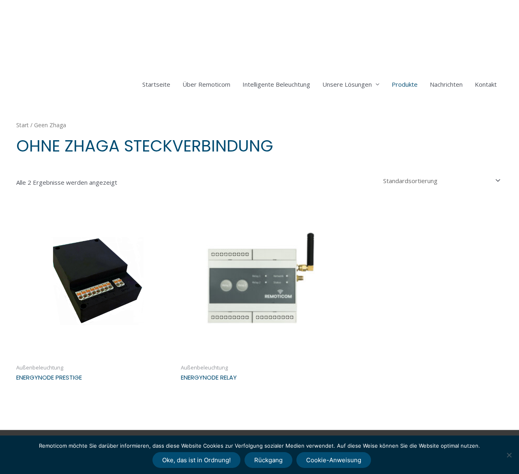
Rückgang (268, 460)
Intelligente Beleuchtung (276, 84)
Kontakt (486, 84)
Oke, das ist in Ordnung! (196, 460)
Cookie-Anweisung (333, 460)
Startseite (156, 84)
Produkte (405, 84)
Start (22, 125)
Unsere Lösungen (347, 84)
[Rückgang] (509, 455)
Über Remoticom (206, 84)
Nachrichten (446, 84)
